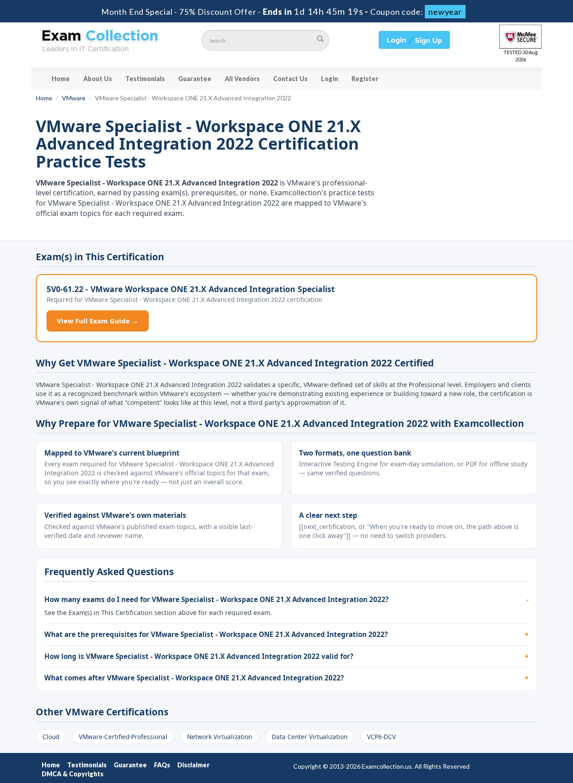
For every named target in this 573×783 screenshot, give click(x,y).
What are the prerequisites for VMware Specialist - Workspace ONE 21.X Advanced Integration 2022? (216, 634)
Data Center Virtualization (309, 736)
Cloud (51, 736)
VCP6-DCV (381, 736)
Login (329, 78)
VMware (74, 98)
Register (364, 78)
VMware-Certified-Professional (123, 736)
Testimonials (145, 78)
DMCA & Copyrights (72, 774)
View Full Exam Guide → (97, 320)
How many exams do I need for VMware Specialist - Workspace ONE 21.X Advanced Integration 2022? (216, 599)
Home (60, 78)
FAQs (162, 765)
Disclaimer (193, 765)
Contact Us (290, 78)
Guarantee (194, 78)
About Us (97, 78)
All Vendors (242, 78)
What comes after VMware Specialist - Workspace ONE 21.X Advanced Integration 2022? (194, 677)
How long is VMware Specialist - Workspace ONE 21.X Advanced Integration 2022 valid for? (198, 656)
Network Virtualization (219, 736)
